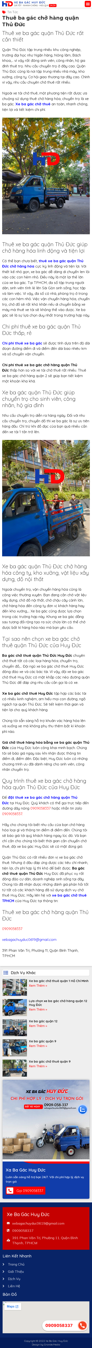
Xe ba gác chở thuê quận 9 (50, 1061)
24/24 (52, 5)
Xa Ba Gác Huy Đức (26, 1170)
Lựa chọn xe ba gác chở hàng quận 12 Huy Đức (58, 1003)
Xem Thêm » (38, 986)
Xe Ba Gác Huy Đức (30, 2)
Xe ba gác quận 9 (42, 1041)
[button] (88, 4)
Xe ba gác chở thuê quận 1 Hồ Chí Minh (59, 981)
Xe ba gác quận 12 (43, 1021)
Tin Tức (12, 12)
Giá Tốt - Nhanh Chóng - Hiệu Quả (31, 5)
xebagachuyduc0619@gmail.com (29, 939)
